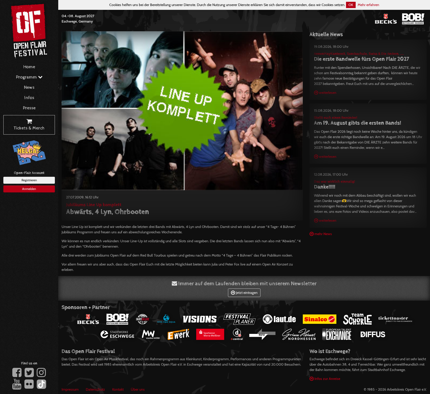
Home (29, 67)
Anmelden (29, 189)
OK (350, 5)
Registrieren (29, 180)
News (29, 87)
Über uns (138, 389)
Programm (27, 77)
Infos (29, 97)
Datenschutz (95, 389)
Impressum (70, 389)
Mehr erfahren (368, 5)
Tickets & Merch (29, 128)
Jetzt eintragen (246, 293)
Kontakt (118, 389)
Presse (29, 108)
